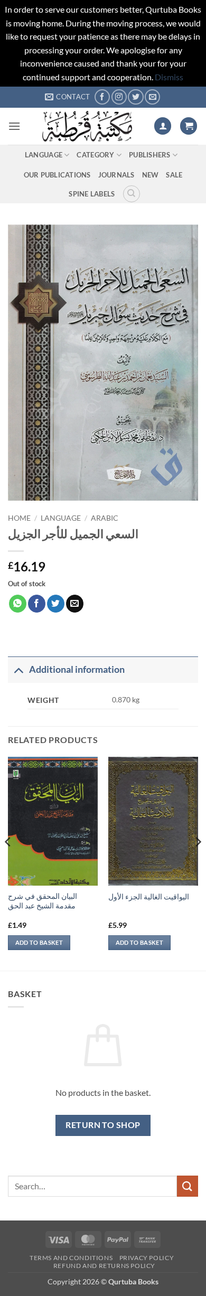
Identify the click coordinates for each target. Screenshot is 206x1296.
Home (19, 518)
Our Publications (57, 175)
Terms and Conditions (71, 1258)
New (150, 175)
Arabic (104, 518)
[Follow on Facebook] (102, 97)
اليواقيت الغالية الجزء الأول (148, 897)
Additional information (77, 669)
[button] (14, 126)
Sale (174, 175)
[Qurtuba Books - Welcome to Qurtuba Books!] (87, 126)
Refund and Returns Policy (104, 1266)
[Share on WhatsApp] (17, 604)
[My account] (162, 126)
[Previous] (8, 863)
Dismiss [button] (169, 77)
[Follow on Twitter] (135, 97)
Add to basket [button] (39, 942)
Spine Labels (92, 194)
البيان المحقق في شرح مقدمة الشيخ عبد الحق (42, 901)
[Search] (131, 193)
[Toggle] (18, 669)
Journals (116, 175)
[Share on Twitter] (55, 604)
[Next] (197, 863)
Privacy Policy (146, 1258)
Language (43, 155)
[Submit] (187, 1186)
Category (95, 155)
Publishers (150, 155)
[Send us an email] (152, 97)
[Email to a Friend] (74, 604)
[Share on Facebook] (36, 604)
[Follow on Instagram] (119, 97)
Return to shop (103, 1125)
